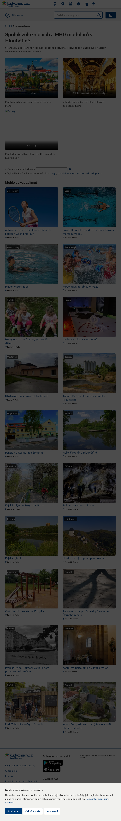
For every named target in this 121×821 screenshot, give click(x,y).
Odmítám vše (32, 811)
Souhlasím (13, 811)
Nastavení (52, 811)
